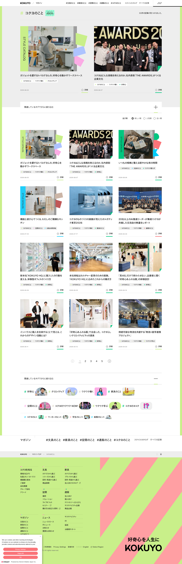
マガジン (39, 3)
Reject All (20, 553)
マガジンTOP (36, 454)
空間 (44, 492)
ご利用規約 (47, 547)
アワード (23, 492)
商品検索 (46, 483)
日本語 (78, 547)
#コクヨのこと (116, 3)
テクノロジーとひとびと (73, 502)
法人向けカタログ (71, 483)
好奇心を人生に (143, 539)
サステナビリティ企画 (72, 505)
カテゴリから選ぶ (49, 473)
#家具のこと (81, 3)
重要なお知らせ (48, 531)
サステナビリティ (70, 516)
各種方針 (71, 547)
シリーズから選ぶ (49, 476)
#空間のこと (93, 3)
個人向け (68, 499)
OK (20, 557)
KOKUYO (23, 454)
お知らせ (46, 528)
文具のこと (24, 521)
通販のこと (24, 531)
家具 (67, 469)
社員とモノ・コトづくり (27, 476)
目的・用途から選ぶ (50, 479)
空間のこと (24, 528)
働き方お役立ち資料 (50, 508)
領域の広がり (25, 473)
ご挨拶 (22, 483)
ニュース (46, 517)
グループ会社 (25, 489)
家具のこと (24, 524)
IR (66, 521)
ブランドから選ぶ (71, 476)
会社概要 (23, 486)
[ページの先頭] (161, 454)
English (86, 547)
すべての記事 (144, 3)
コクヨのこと (50, 454)
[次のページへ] (109, 361)
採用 (66, 525)
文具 (44, 469)
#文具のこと (70, 3)
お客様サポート (70, 529)
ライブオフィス (47, 502)
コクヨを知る (26, 469)
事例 (44, 496)
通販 (67, 492)
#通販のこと (104, 3)
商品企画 (68, 508)
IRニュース (46, 524)
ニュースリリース (48, 521)
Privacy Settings (20, 549)
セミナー (46, 505)
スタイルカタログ (131, 3)
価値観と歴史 (25, 479)
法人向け (68, 496)
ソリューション (47, 499)
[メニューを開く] (159, 3)
